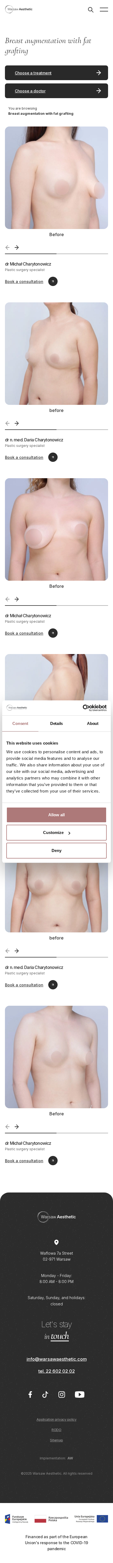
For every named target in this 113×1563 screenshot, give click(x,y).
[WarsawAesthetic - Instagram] (61, 1394)
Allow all (56, 814)
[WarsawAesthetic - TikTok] (45, 1394)
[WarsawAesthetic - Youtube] (79, 1394)
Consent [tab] (20, 723)
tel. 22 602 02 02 (56, 1371)
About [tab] (92, 723)
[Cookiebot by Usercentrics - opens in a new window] (83, 708)
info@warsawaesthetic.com (57, 1359)
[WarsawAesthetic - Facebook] (30, 1394)
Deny (56, 850)
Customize (53, 832)
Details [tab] (56, 723)
